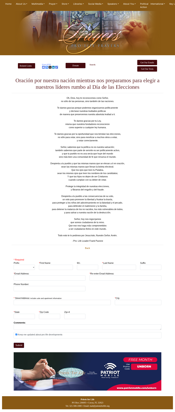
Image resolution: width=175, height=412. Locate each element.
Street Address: (38, 298)
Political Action (144, 5)
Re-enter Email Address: (102, 273)
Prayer (52, 3)
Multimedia (37, 3)
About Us (21, 3)
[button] (26, 65)
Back (87, 248)
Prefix (16, 263)
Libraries (77, 3)
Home (8, 3)
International (157, 3)
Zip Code (44, 312)
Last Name (108, 263)
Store (64, 3)
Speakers (112, 3)
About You (128, 3)
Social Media (94, 3)
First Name (44, 263)
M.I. (78, 263)
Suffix (143, 263)
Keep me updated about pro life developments (39, 334)
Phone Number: (21, 284)
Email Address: (21, 273)
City (117, 298)
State (17, 312)
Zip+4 (67, 312)
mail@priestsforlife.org (100, 406)
